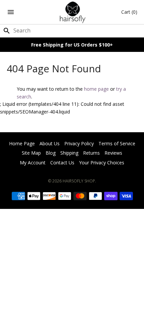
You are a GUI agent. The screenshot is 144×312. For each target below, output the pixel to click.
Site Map (31, 153)
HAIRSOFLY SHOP (79, 181)
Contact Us (62, 162)
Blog (51, 153)
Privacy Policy (79, 143)
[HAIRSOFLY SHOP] (72, 12)
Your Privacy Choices (101, 162)
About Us (50, 143)
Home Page (22, 143)
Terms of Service (116, 143)
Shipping (69, 153)
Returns (91, 153)
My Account (33, 162)
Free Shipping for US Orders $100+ (72, 45)
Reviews (113, 153)
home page (96, 89)
